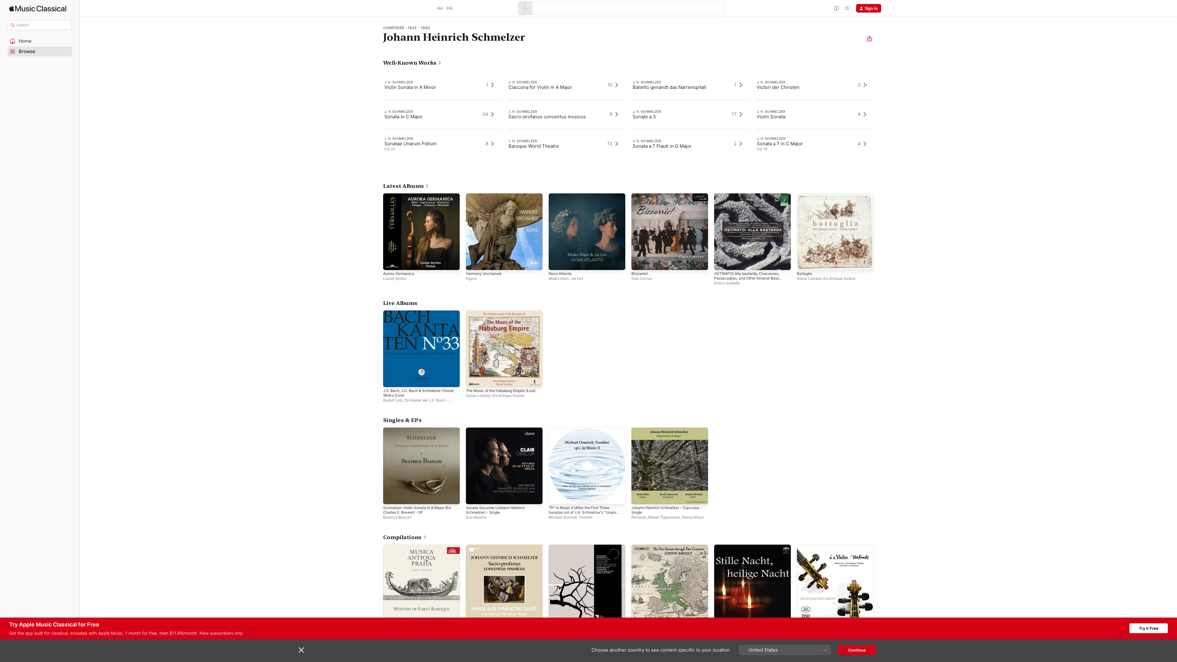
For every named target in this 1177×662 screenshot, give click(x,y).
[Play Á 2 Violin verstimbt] (804, 613)
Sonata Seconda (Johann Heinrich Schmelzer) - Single (498, 432)
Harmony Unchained (485, 195)
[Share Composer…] (869, 39)
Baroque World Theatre (534, 146)
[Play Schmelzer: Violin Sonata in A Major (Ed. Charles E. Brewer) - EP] (390, 496)
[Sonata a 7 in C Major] (815, 143)
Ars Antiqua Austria (839, 278)
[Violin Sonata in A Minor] (442, 85)
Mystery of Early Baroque (407, 547)
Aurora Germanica (400, 195)
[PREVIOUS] (440, 8)
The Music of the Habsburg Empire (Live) (499, 315)
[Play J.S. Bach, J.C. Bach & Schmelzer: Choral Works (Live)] (390, 379)
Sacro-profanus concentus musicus (547, 117)
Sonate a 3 (644, 117)
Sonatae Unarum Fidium (410, 143)
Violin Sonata (771, 117)
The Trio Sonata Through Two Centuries (669, 547)
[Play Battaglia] (804, 262)
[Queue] (847, 8)
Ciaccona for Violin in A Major (540, 87)
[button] (40, 41)
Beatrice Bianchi (397, 517)
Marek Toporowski (664, 517)
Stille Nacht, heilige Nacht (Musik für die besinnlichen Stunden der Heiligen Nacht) (750, 552)
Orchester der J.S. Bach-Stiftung (415, 402)
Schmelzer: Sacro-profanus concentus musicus (502, 549)
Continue (857, 650)
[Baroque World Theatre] (566, 143)
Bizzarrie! (640, 195)
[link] (412, 62)
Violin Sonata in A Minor (410, 87)
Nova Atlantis (561, 195)
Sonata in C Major (403, 117)
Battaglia (805, 195)
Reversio (638, 517)
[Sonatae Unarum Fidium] (442, 143)
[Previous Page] (377, 114)
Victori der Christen (778, 87)
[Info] (836, 8)
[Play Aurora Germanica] (390, 262)
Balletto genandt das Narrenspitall (669, 87)
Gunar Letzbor (809, 278)
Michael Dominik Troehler (570, 517)
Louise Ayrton (394, 278)
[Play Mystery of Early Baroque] (390, 613)
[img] (37, 8)
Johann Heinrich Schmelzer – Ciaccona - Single (668, 432)
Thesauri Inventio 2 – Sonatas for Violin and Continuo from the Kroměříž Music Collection (586, 552)
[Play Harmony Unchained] (473, 262)
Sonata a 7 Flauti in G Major (662, 146)
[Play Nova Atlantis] (556, 262)
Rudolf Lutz (393, 400)
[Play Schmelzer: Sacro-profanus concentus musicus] (473, 613)
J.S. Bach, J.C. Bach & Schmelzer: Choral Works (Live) (415, 315)
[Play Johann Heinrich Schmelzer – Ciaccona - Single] (639, 496)
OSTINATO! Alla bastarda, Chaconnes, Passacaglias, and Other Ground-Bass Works (750, 200)
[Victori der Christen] (815, 85)
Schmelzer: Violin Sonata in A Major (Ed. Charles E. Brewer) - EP (421, 432)
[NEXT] (450, 8)
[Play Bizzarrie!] (639, 262)
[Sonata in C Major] (442, 114)
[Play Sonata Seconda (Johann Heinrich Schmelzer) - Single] (473, 496)
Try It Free (1149, 628)
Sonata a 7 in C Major (780, 143)
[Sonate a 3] (690, 114)
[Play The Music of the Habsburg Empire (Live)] (473, 379)
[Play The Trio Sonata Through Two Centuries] (639, 613)
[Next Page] (879, 114)
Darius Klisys (693, 517)
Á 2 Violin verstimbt (815, 547)
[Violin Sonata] (815, 114)
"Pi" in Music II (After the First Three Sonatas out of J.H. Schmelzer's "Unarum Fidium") (583, 435)
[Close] (301, 650)
